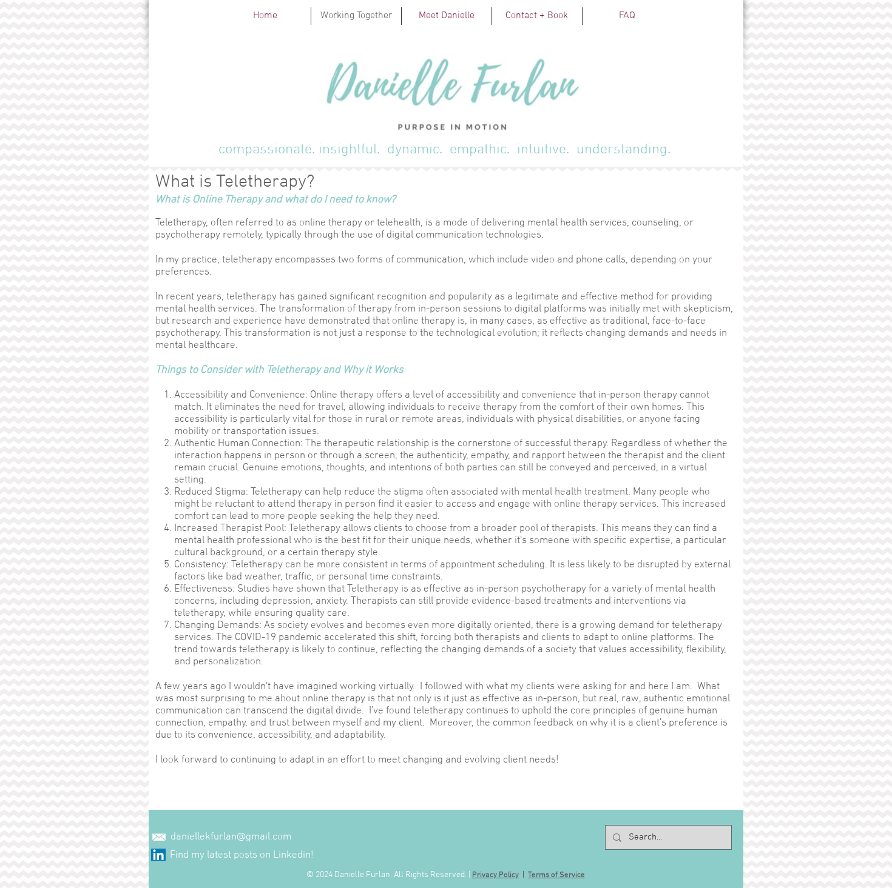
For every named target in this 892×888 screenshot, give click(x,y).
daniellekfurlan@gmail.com (231, 837)
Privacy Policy (495, 875)
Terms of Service (556, 875)
